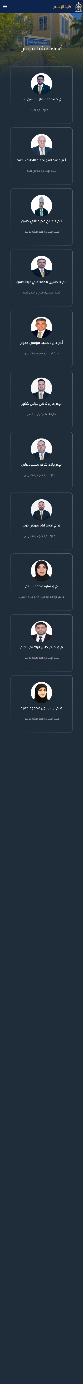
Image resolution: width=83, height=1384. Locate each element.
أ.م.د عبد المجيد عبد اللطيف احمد (41, 160)
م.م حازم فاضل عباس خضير (41, 403)
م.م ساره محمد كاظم (41, 586)
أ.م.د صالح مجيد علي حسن (41, 221)
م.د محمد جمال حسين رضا (41, 99)
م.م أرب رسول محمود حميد (41, 708)
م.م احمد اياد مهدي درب (41, 525)
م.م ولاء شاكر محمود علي (41, 464)
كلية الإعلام (62, 7)
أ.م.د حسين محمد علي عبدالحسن (41, 282)
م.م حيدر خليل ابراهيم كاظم (41, 647)
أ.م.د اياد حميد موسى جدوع (41, 343)
